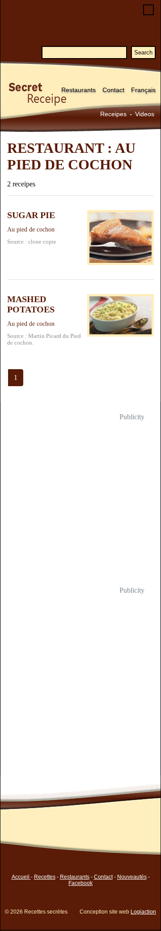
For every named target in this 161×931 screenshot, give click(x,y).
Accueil (21, 877)
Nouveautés (132, 877)
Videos (144, 114)
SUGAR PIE (31, 215)
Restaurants (78, 89)
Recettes (44, 877)
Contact (113, 89)
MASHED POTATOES (31, 304)
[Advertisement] (80, 503)
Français (143, 89)
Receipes (113, 114)
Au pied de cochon (31, 229)
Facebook (80, 883)
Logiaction (143, 912)
